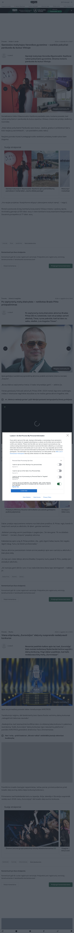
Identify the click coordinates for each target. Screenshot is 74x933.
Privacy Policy (47, 497)
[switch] (59, 464)
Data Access (37, 497)
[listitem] (37, 460)
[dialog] (37, 466)
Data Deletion (27, 497)
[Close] (68, 436)
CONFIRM (24, 490)
